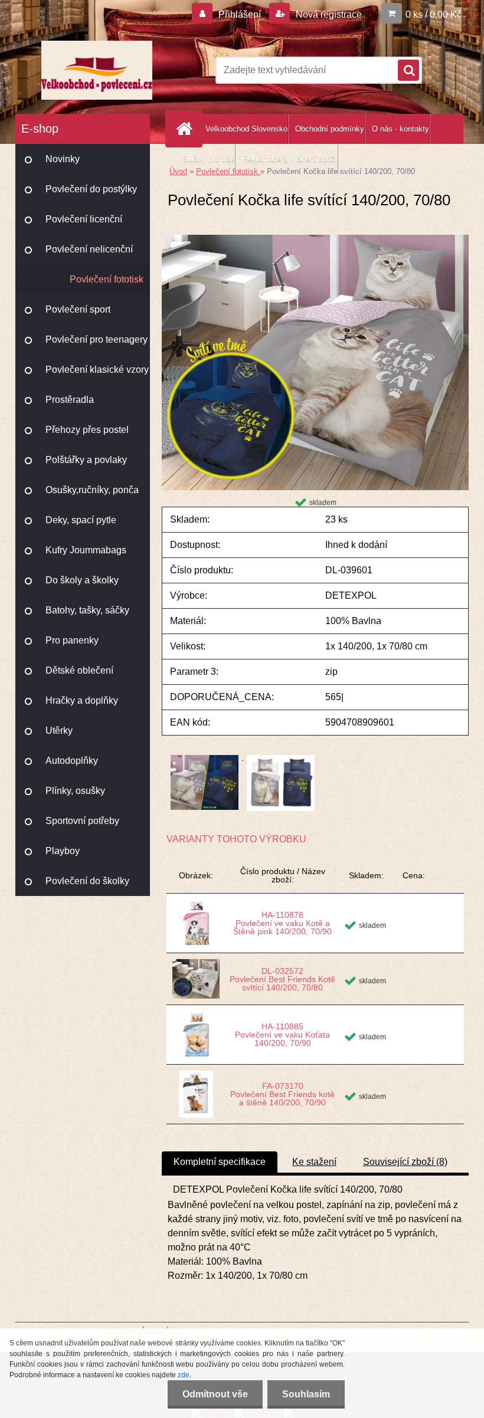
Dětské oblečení (79, 670)
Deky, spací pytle (80, 520)
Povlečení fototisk (106, 279)
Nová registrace (327, 14)
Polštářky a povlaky (86, 460)
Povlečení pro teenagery (96, 339)
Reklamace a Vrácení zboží (290, 159)
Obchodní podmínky (329, 128)
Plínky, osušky (75, 791)
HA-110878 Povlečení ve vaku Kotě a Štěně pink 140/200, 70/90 (282, 923)
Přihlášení (239, 14)
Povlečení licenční (83, 219)
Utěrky (59, 731)
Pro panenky (72, 640)
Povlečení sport (77, 309)
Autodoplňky (71, 761)
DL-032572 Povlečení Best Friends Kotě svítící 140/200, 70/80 (282, 979)
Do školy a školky (82, 580)
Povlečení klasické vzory (97, 370)
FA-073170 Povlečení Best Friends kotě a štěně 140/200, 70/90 (282, 1094)
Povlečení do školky (87, 881)
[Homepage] (186, 129)
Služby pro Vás (208, 159)
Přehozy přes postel (87, 430)
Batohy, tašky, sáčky (87, 610)
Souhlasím (306, 1394)
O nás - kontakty (400, 128)
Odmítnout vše (215, 1394)
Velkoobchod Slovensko (246, 128)
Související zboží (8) (405, 1162)
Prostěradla (69, 400)
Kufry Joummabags (85, 550)
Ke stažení (314, 1162)
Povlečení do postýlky (91, 189)
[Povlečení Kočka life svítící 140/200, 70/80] (315, 239)
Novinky (62, 159)
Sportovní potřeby (82, 821)
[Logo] (96, 70)
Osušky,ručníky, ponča (92, 490)
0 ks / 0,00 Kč (433, 14)
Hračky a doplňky (81, 700)
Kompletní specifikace (220, 1162)
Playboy (62, 851)
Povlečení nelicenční (89, 249)
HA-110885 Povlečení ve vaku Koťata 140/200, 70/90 (282, 1035)
